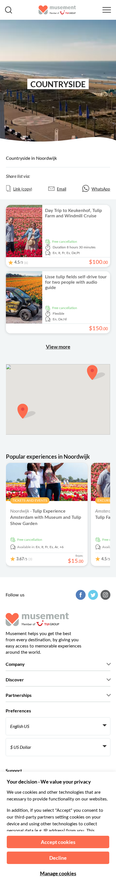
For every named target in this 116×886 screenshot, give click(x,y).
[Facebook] (80, 595)
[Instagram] (104, 595)
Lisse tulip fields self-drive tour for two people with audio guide (76, 282)
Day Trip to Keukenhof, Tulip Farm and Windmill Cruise (73, 213)
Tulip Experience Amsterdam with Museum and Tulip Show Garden (45, 517)
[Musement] (57, 9)
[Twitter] (92, 595)
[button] (96, 372)
